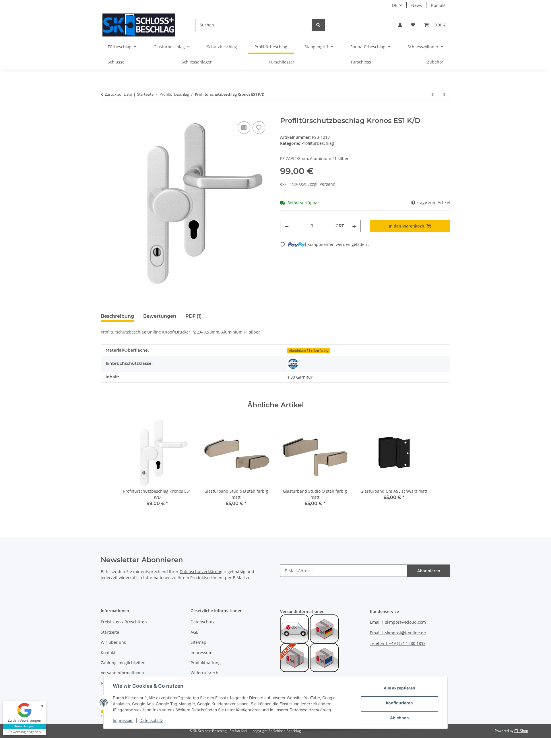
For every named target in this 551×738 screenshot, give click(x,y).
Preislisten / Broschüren (124, 622)
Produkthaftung (206, 662)
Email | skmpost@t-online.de (398, 632)
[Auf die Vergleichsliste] (244, 127)
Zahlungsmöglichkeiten (123, 662)
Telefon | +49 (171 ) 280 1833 (398, 643)
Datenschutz (151, 720)
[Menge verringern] (286, 226)
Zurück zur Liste (118, 94)
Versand (327, 184)
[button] (400, 25)
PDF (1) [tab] (193, 316)
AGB (195, 632)
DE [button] (394, 5)
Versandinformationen (122, 672)
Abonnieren (428, 570)
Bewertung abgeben (24, 731)
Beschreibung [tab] (117, 316)
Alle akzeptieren (399, 687)
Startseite (110, 632)
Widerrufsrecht (205, 672)
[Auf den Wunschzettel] (259, 127)
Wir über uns (113, 642)
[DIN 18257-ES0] (293, 363)
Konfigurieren (399, 702)
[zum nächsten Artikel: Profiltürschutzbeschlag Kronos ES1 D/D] (444, 94)
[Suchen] (318, 25)
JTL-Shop (521, 730)
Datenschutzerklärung (201, 571)
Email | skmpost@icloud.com (398, 622)
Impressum (123, 720)
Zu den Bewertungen (24, 720)
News (416, 5)
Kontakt (438, 5)
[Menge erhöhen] (354, 226)
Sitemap (198, 642)
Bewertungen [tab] (159, 316)
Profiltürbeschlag (317, 143)
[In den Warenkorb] (105, 113)
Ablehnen (399, 717)
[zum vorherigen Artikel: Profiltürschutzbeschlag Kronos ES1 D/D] (433, 94)
